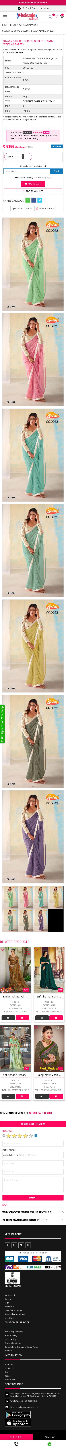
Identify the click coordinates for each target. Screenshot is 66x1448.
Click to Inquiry (23, 208)
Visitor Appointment (14, 1332)
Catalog (8, 1017)
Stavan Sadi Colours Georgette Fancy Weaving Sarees (27, 31)
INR (44, 8)
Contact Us (9, 1368)
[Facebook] (33, 200)
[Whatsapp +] (27, 200)
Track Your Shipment (14, 1310)
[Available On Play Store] (19, 8)
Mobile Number (9, 1150)
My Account (10, 1295)
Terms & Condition (13, 1343)
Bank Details (10, 1379)
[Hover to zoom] (33, 264)
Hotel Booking (11, 1335)
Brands (8, 1376)
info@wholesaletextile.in (27, 1407)
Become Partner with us (15, 1314)
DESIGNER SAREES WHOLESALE (23, 25)
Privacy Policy (10, 1339)
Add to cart (34, 183)
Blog (6, 1372)
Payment (8, 1351)
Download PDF (46, 208)
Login (7, 1303)
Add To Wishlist (34, 191)
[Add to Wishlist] (2, 949)
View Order (9, 1306)
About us (9, 1364)
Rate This (7, 1131)
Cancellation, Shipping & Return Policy (21, 1347)
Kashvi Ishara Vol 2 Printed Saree (23, 996)
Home (4, 25)
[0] (56, 17)
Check (56, 171)
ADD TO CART (17, 1437)
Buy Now (49, 1437)
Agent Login (10, 1318)
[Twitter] (39, 200)
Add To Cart (22, 1017)
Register (8, 1299)
